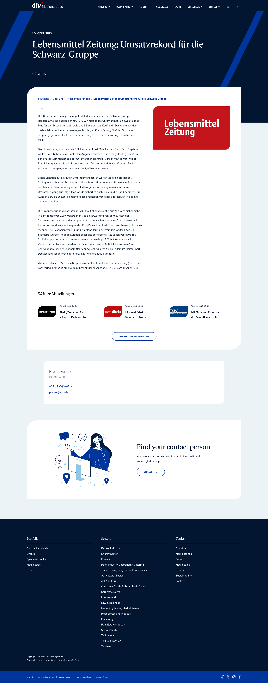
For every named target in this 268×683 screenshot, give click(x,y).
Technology (107, 635)
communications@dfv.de (67, 660)
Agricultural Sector (112, 575)
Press (30, 570)
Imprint (30, 677)
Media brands (184, 553)
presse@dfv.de (59, 392)
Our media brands (37, 548)
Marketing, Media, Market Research (122, 608)
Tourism (106, 646)
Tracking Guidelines (83, 677)
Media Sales (183, 564)
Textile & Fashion (111, 641)
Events (31, 553)
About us (181, 548)
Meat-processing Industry (116, 613)
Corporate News (110, 592)
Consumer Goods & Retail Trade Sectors (124, 586)
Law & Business (110, 602)
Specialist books (36, 559)
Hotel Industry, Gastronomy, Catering (122, 564)
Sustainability (109, 630)
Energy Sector (109, 553)
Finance (106, 559)
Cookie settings (102, 677)
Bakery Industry (110, 548)
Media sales (34, 564)
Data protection (65, 677)
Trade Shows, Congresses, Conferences (124, 570)
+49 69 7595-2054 (60, 386)
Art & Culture (109, 581)
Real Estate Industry (113, 624)
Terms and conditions (45, 677)
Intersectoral (108, 597)
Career (179, 559)
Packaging (107, 619)
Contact (180, 581)
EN (228, 6)
